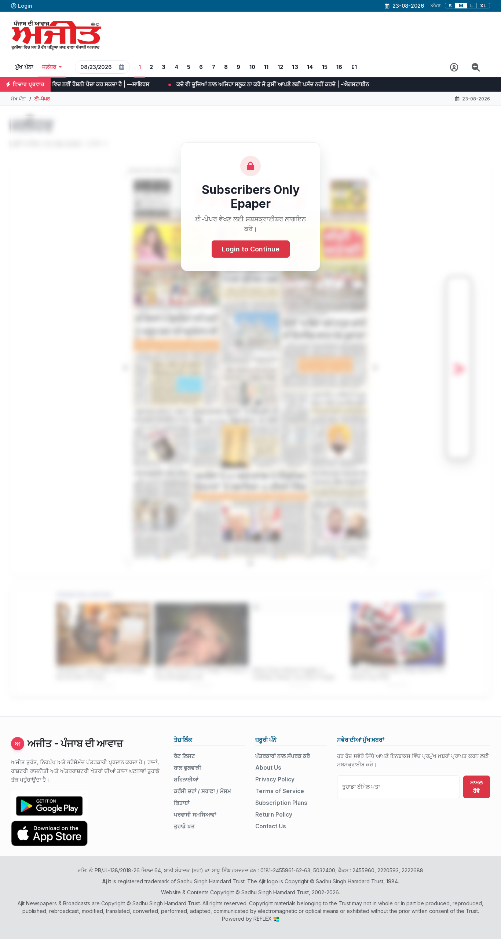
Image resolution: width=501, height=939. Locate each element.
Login (25, 6)
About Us (268, 767)
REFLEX (263, 919)
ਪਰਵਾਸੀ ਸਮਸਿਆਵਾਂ (195, 814)
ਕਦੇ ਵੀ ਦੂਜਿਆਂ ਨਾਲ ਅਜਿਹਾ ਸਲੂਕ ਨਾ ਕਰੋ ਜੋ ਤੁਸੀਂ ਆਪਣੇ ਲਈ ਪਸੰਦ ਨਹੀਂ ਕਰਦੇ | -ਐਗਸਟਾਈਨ (207, 84)
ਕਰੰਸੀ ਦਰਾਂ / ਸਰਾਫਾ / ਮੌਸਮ (202, 791)
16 (339, 67)
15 (325, 67)
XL (483, 5)
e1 (354, 67)
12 (281, 67)
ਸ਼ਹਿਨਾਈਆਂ (186, 779)
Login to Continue (250, 249)
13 (295, 67)
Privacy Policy (275, 779)
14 (310, 67)
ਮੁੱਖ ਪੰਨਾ (24, 67)
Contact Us (270, 826)
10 (252, 67)
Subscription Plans (281, 802)
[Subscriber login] (454, 67)
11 (266, 67)
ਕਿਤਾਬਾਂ (181, 802)
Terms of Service (279, 791)
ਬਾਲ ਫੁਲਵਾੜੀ (187, 767)
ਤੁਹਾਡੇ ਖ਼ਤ (184, 826)
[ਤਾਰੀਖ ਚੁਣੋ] (121, 67)
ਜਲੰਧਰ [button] (49, 67)
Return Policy (273, 814)
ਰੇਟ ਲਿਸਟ (184, 755)
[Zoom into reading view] (476, 67)
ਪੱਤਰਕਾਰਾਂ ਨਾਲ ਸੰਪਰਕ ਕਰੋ (282, 755)
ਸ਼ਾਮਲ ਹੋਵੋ (476, 786)
